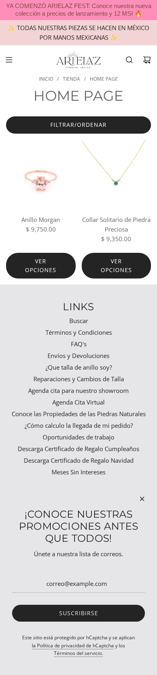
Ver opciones (40, 265)
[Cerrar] (142, 499)
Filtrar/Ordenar (78, 124)
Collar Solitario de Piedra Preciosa (116, 224)
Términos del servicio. (78, 653)
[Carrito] (147, 60)
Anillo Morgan (40, 220)
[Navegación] (9, 60)
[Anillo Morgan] (41, 174)
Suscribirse (78, 613)
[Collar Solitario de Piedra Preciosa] (116, 174)
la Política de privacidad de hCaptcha (73, 645)
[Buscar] (129, 60)
